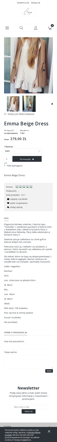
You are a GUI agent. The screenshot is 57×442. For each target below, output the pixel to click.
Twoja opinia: (10, 352)
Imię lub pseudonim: (14, 341)
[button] (7, 27)
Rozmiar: (8, 146)
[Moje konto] (35, 28)
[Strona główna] (28, 12)
